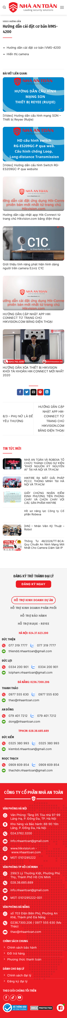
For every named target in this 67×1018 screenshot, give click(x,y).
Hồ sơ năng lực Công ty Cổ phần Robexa (44, 513)
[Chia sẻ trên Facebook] (20, 392)
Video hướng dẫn (12, 21)
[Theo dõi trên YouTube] (20, 998)
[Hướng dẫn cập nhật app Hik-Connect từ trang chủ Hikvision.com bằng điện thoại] (33, 194)
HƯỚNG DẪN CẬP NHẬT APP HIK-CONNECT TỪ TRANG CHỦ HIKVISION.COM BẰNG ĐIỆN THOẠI (27, 318)
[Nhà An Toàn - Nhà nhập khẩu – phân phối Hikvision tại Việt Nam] (33, 7)
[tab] (33, 600)
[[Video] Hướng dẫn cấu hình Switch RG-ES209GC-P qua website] (33, 144)
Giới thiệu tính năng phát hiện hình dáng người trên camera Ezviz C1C (31, 266)
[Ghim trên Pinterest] (40, 392)
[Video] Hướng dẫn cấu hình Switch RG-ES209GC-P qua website (31, 167)
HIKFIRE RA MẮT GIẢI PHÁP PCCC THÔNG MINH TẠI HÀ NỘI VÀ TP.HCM (44, 481)
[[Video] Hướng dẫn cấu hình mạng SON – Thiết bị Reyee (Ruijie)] (33, 94)
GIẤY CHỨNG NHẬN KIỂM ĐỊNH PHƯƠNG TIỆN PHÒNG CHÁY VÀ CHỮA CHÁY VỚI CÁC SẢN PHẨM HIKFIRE (44, 498)
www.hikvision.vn (22, 848)
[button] (4, 7)
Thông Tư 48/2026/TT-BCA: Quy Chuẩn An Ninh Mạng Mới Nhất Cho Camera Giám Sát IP (44, 544)
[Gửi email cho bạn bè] (34, 392)
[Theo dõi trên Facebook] (6, 998)
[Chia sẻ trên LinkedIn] (47, 392)
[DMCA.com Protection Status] (41, 1007)
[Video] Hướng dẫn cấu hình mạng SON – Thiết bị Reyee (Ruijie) (32, 117)
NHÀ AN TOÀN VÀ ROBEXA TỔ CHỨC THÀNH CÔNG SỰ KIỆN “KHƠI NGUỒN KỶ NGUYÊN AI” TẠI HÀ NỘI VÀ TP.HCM (44, 464)
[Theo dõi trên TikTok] (13, 998)
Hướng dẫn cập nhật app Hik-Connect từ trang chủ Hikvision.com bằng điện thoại (31, 216)
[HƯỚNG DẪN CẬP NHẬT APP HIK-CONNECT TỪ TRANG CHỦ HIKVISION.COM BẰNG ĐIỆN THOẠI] (33, 293)
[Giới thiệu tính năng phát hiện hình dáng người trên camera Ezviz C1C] (33, 243)
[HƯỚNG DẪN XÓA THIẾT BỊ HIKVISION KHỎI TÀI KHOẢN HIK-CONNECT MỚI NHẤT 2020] (33, 346)
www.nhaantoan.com (26, 852)
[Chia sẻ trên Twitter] (27, 392)
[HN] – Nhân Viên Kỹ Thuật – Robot (44, 528)
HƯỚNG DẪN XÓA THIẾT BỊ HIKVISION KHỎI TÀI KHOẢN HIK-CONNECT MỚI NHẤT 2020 (33, 371)
